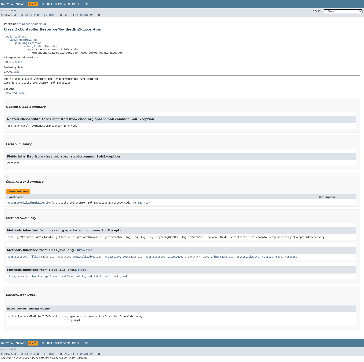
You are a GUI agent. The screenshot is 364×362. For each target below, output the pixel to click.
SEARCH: (318, 11)
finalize (36, 276)
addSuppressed (17, 256)
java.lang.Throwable (23, 39)
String (137, 202)
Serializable (13, 61)
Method (50, 15)
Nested (18, 15)
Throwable (84, 250)
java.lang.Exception (28, 43)
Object (80, 270)
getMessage (112, 256)
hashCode (66, 276)
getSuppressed (155, 256)
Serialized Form (14, 93)
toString (291, 256)
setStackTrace (272, 256)
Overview (7, 4)
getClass (51, 276)
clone (11, 276)
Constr (38, 15)
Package (21, 4)
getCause (63, 256)
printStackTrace (196, 256)
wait (107, 276)
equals (22, 276)
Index (75, 4)
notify (80, 276)
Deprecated (62, 4)
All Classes (8, 10)
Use (42, 4)
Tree (50, 4)
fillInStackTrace (42, 256)
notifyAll (94, 276)
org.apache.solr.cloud (31, 23)
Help (85, 4)
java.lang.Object (15, 36)
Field (28, 15)
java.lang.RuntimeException (39, 46)
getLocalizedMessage (87, 256)
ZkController (12, 71)
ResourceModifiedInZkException (29, 202)
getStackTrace (132, 256)
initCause (175, 256)
